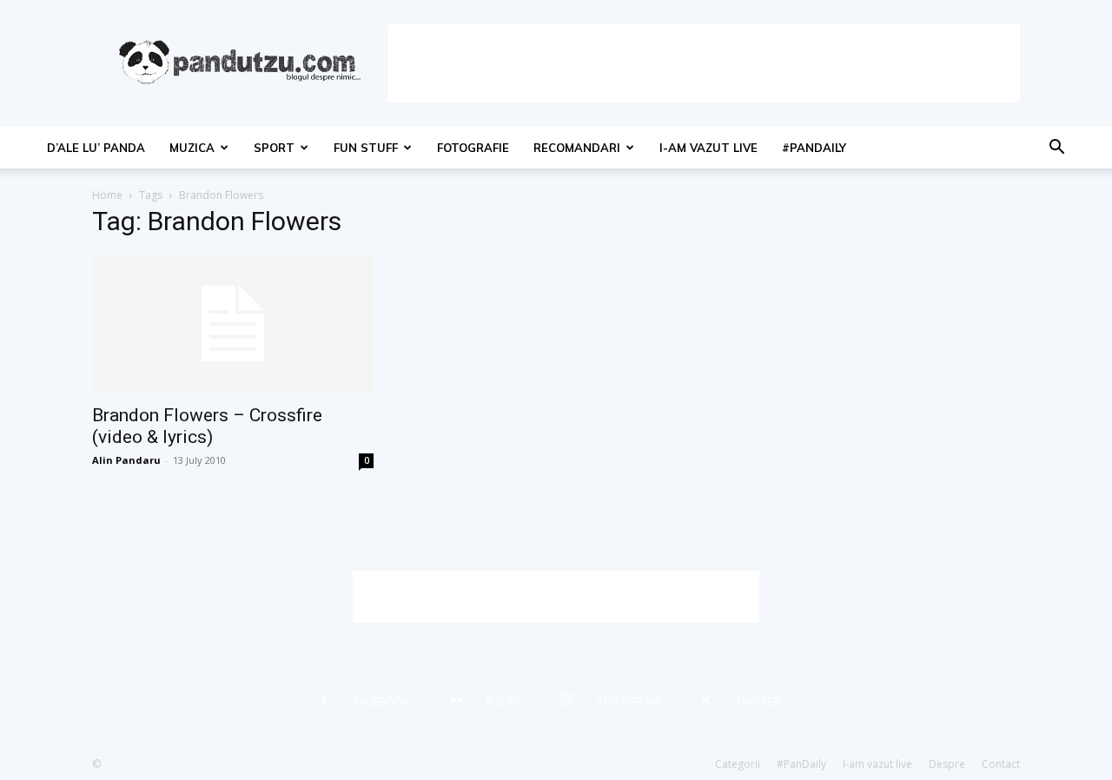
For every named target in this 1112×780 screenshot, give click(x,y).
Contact (1001, 764)
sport (274, 148)
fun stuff (366, 148)
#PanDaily (814, 148)
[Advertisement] (703, 63)
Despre (947, 764)
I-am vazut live (708, 148)
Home (107, 195)
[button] (1056, 149)
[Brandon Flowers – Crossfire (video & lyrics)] (233, 323)
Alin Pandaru (126, 459)
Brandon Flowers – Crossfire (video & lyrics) (207, 426)
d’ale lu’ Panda (96, 148)
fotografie (473, 148)
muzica (192, 148)
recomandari (576, 148)
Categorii (737, 764)
